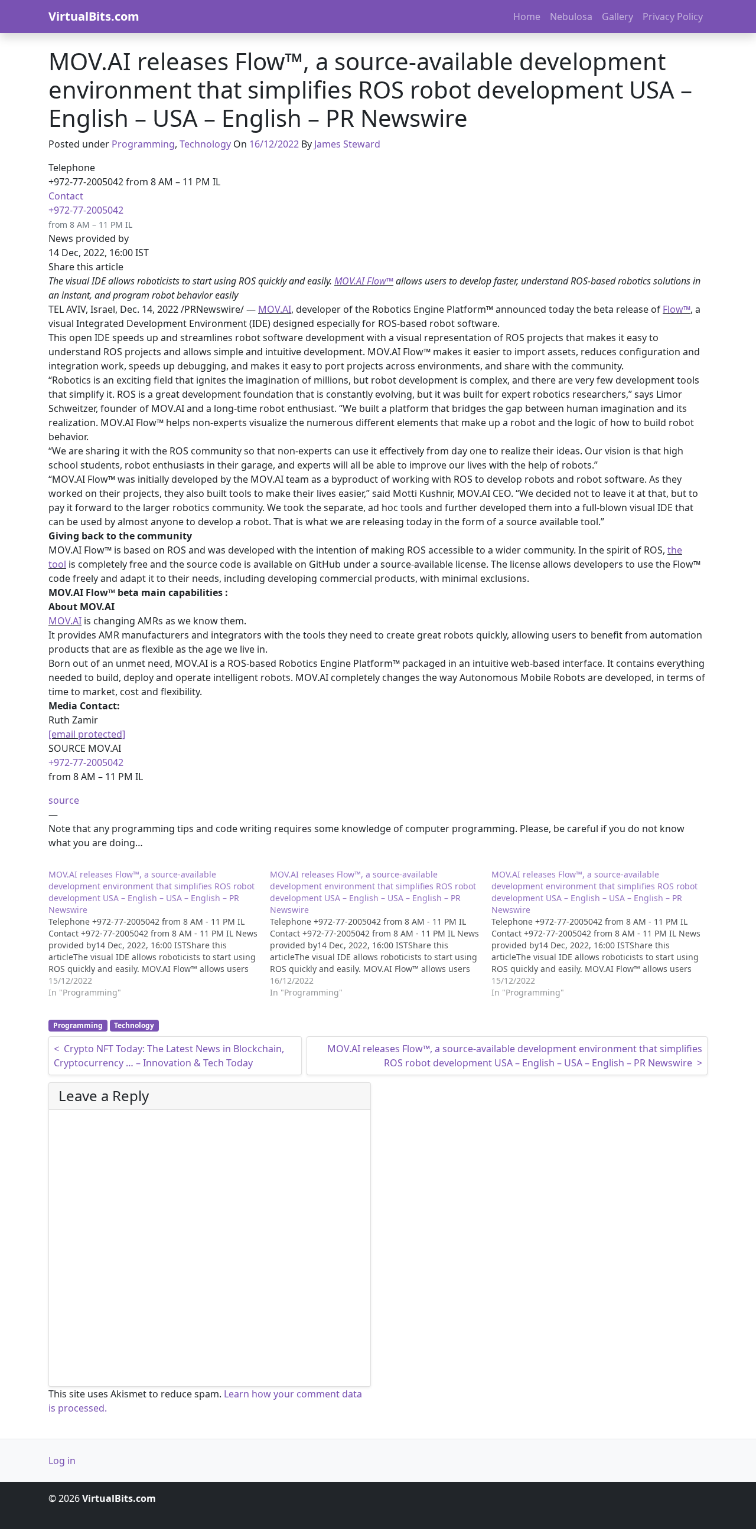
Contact (65, 195)
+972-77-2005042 (85, 210)
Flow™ (676, 309)
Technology (205, 143)
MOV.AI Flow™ (363, 280)
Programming (143, 143)
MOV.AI (274, 309)
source (63, 800)
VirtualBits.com (93, 16)
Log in (62, 1460)
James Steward (347, 143)
